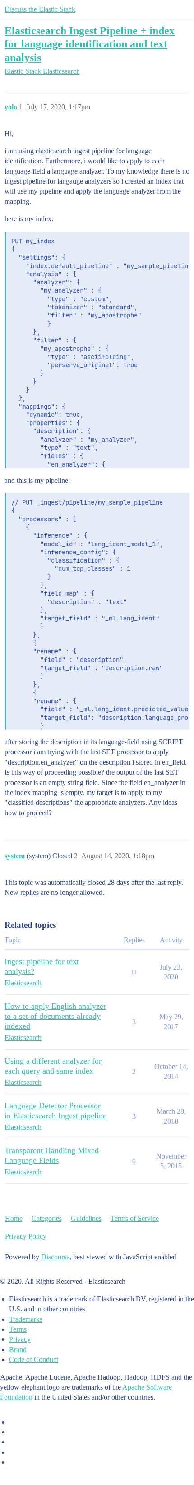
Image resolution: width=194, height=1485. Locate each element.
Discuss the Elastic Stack (40, 9)
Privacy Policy (25, 1236)
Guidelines (86, 1218)
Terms (18, 1329)
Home (14, 1218)
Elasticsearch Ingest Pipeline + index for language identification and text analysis (90, 43)
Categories (47, 1218)
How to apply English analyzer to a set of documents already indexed (55, 1016)
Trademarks (25, 1319)
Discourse (55, 1257)
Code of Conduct (33, 1359)
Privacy (20, 1339)
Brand (18, 1349)
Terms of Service (135, 1218)
